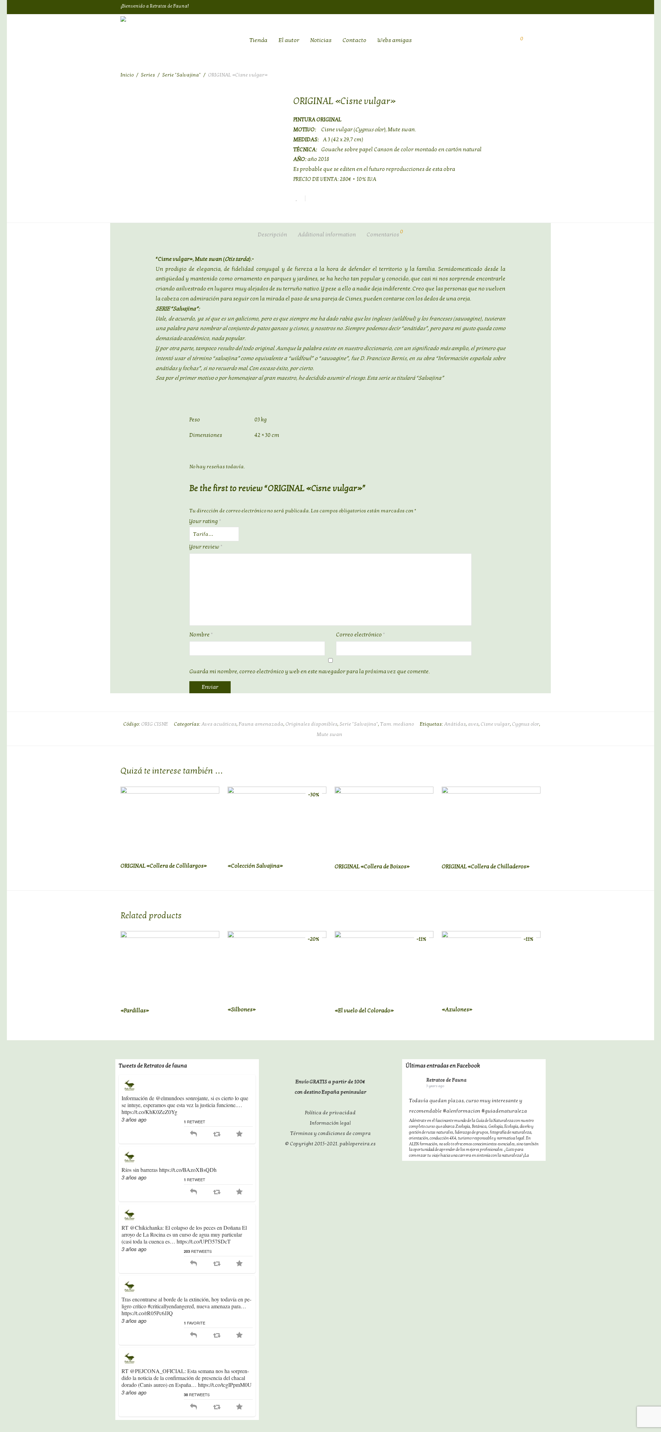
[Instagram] (537, 6)
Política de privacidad (330, 1112)
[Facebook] (510, 6)
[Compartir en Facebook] (313, 199)
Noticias (321, 40)
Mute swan (329, 734)
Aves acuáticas (219, 724)
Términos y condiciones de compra (330, 1133)
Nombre (201, 634)
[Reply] (193, 1134)
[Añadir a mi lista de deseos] (299, 198)
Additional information (327, 234)
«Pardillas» (134, 1010)
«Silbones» (242, 1009)
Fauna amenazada (261, 724)
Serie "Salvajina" (181, 75)
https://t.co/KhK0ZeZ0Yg (149, 1111)
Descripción (272, 234)
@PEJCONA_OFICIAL (157, 1370)
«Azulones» (457, 1009)
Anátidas (455, 724)
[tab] (272, 235)
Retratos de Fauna (446, 1080)
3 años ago (134, 1119)
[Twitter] (523, 6)
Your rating (205, 521)
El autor (289, 40)
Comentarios (385, 233)
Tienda (258, 40)
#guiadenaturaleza (504, 1111)
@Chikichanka (146, 1227)
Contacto (354, 40)
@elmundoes (170, 1098)
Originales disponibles (311, 724)
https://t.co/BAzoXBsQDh (188, 1169)
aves (473, 724)
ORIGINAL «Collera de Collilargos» (163, 865)
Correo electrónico (360, 634)
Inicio (127, 75)
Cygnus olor (525, 724)
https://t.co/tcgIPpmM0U (225, 1384)
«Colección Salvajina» (255, 865)
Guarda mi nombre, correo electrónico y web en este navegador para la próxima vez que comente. (309, 671)
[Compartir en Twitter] (324, 200)
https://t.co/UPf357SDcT (204, 1241)
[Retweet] (216, 1134)
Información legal (330, 1123)
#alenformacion (461, 1111)
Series (148, 75)
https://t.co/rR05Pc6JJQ (147, 1313)
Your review (205, 546)
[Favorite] (239, 1134)
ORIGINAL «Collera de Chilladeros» (485, 866)
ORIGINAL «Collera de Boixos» (372, 866)
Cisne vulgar (495, 724)
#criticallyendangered (171, 1306)
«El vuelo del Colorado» (364, 1010)
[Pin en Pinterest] (335, 199)
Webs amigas (394, 40)
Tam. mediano (397, 724)
